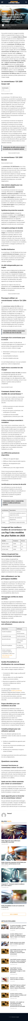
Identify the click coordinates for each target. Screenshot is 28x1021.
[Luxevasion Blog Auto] (14, 2)
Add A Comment (14, 914)
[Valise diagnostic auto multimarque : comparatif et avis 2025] (14, 832)
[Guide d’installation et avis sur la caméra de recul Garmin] (14, 897)
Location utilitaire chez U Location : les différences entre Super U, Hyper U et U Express (17, 935)
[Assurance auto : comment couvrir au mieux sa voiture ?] (5, 979)
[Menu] (2, 2)
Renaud (7, 25)
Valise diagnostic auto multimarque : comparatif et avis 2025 (11, 841)
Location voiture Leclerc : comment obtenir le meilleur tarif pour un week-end (18, 995)
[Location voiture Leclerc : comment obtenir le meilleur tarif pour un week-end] (5, 995)
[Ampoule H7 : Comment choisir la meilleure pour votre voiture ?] (14, 875)
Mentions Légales (15, 1017)
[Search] (26, 2)
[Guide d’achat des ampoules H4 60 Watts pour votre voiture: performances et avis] (14, 853)
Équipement (4, 11)
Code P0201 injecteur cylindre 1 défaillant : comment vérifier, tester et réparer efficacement (18, 986)
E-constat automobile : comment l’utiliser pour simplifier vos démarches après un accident (18, 927)
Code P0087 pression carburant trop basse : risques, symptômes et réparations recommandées (18, 961)
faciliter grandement (16, 690)
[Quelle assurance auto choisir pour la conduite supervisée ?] (5, 944)
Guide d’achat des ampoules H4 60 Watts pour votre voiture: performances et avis (13, 863)
